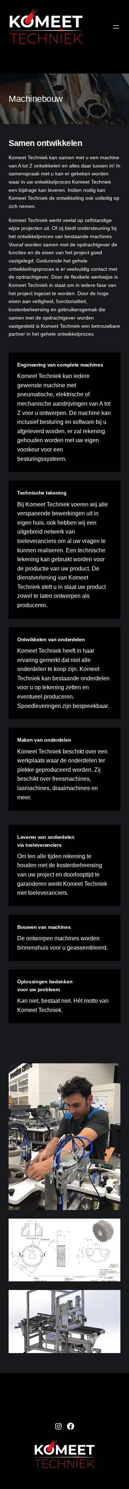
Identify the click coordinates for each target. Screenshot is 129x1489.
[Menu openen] (116, 27)
